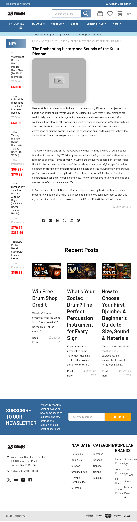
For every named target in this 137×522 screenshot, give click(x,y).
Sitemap (76, 487)
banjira (128, 486)
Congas (97, 465)
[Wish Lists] (111, 13)
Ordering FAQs (95, 23)
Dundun (97, 477)
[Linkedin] (71, 220)
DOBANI (128, 474)
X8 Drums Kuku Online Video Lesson (101, 199)
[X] (64, 220)
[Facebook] (43, 220)
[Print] (57, 220)
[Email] (50, 220)
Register (125, 3)
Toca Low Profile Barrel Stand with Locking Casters (17, 250)
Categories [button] (16, 23)
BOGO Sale (38, 23)
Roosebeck (130, 458)
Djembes (98, 453)
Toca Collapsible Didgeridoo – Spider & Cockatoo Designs (17, 104)
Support (76, 23)
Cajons (97, 471)
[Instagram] (23, 480)
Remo (127, 480)
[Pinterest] (78, 220)
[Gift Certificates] (101, 13)
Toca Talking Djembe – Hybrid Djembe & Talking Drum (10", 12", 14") (16, 143)
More (115, 23)
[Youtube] (16, 480)
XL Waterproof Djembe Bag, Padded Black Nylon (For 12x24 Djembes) (17, 65)
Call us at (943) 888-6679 (24, 470)
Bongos (97, 459)
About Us (56, 23)
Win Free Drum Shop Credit (45, 298)
